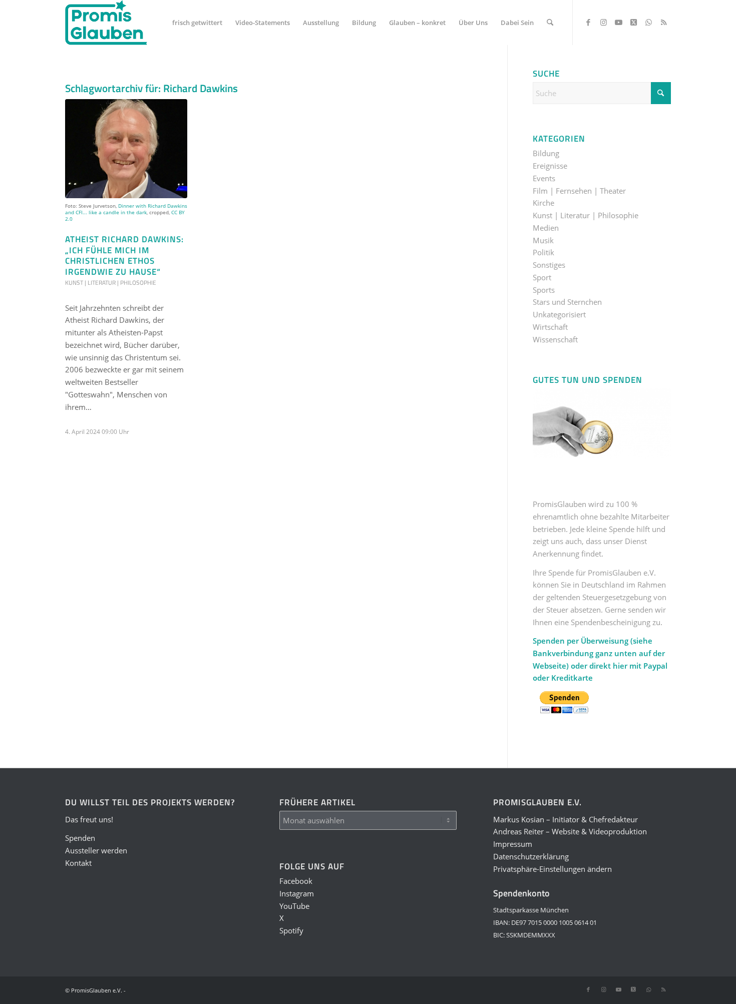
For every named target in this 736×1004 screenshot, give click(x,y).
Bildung (546, 153)
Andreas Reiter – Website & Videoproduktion (570, 831)
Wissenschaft (555, 339)
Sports (544, 290)
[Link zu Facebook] (588, 22)
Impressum (512, 844)
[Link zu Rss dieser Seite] (663, 22)
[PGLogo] (106, 22)
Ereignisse (550, 166)
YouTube (294, 906)
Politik (543, 252)
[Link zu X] (633, 22)
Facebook (295, 881)
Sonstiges (549, 265)
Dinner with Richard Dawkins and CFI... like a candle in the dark (126, 209)
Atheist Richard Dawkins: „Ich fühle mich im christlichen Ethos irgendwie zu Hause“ (124, 255)
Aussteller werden (96, 850)
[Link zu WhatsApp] (648, 22)
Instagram (296, 893)
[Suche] (550, 22)
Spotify (291, 930)
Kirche (543, 203)
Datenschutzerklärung (531, 856)
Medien (546, 228)
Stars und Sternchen (567, 302)
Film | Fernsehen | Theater (579, 191)
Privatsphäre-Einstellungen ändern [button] (552, 869)
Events (544, 178)
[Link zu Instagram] (603, 22)
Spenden (80, 838)
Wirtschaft (550, 327)
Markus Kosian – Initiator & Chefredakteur (565, 819)
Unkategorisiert (559, 314)
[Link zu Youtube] (618, 22)
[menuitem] (197, 22)
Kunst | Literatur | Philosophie (110, 282)
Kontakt (78, 863)
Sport (542, 277)
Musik (543, 240)
